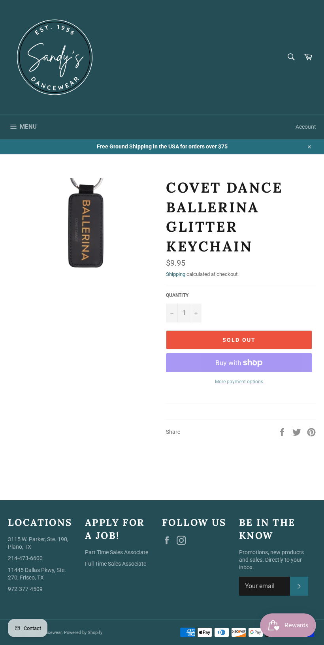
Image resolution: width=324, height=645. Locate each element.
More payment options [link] (239, 381)
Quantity (177, 295)
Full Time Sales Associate (115, 564)
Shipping (175, 274)
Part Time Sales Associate (116, 552)
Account (306, 127)
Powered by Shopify (83, 632)
